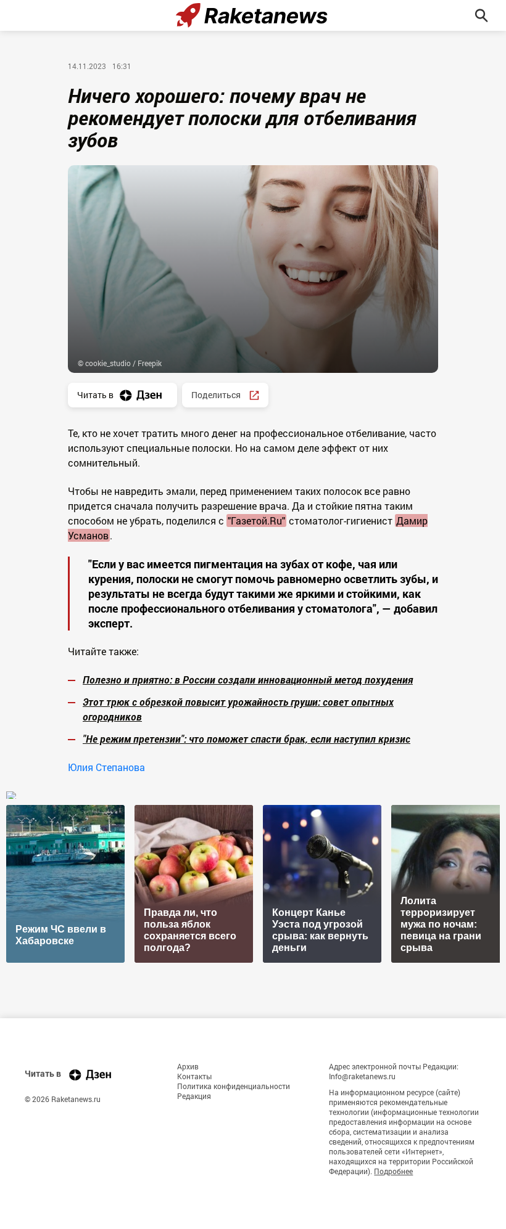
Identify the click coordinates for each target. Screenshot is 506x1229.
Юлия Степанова (106, 767)
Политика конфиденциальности (233, 1086)
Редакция (194, 1096)
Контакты (194, 1076)
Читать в (95, 395)
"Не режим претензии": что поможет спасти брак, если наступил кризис (246, 738)
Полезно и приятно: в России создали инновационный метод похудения (248, 679)
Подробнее (393, 1171)
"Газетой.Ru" (256, 520)
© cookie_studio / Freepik (120, 363)
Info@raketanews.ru (362, 1076)
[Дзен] (90, 1074)
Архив (188, 1066)
